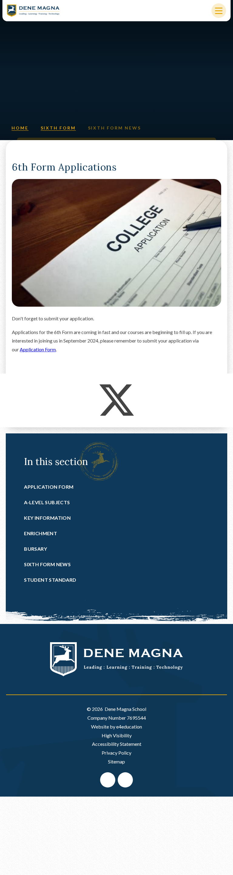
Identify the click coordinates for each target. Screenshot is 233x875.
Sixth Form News (114, 127)
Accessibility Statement (116, 744)
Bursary (35, 549)
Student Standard (50, 580)
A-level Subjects (47, 502)
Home (20, 127)
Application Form (38, 349)
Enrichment (40, 533)
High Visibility (117, 735)
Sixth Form (58, 127)
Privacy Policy (116, 753)
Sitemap (116, 761)
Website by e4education (116, 726)
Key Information (47, 518)
